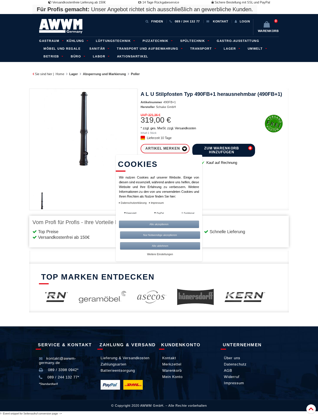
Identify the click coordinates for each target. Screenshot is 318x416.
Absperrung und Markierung (104, 74)
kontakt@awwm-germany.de (57, 360)
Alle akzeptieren (159, 224)
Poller (135, 74)
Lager (230, 48)
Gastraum (50, 41)
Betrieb (51, 56)
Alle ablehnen (160, 245)
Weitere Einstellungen (160, 254)
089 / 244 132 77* (62, 377)
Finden (157, 21)
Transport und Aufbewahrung (148, 48)
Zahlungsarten (113, 364)
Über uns (232, 358)
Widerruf (231, 377)
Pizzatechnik (156, 41)
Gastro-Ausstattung (238, 41)
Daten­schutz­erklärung (134, 202)
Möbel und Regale (61, 48)
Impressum (234, 383)
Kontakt (169, 358)
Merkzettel (171, 364)
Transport (201, 48)
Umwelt (256, 48)
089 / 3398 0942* (63, 370)
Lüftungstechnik (114, 41)
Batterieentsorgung (118, 371)
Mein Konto (172, 377)
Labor (99, 56)
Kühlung (76, 41)
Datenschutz (235, 364)
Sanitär (97, 48)
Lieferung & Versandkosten (125, 358)
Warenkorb (172, 371)
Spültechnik (193, 41)
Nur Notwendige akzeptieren (160, 235)
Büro (76, 56)
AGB (228, 371)
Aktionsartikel (132, 56)
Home (60, 74)
